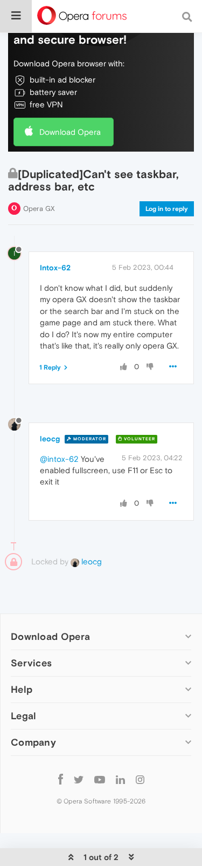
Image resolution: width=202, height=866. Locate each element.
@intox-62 (59, 458)
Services (31, 663)
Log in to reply (166, 209)
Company (33, 742)
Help (21, 689)
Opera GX (39, 208)
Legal (24, 715)
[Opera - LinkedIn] (120, 779)
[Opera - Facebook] (60, 779)
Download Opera (70, 132)
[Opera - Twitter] (78, 779)
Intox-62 (55, 267)
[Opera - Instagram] (140, 779)
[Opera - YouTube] (99, 779)
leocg (50, 438)
